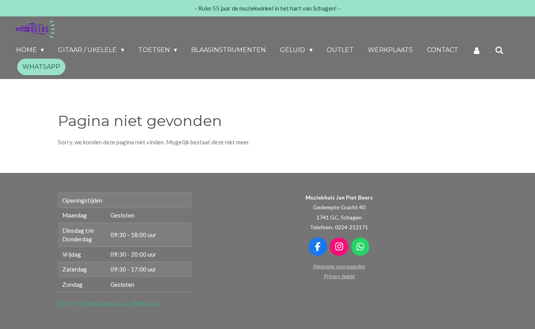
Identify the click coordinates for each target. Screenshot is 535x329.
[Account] (476, 50)
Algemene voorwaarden (339, 266)
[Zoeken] (499, 50)
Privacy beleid (339, 276)
